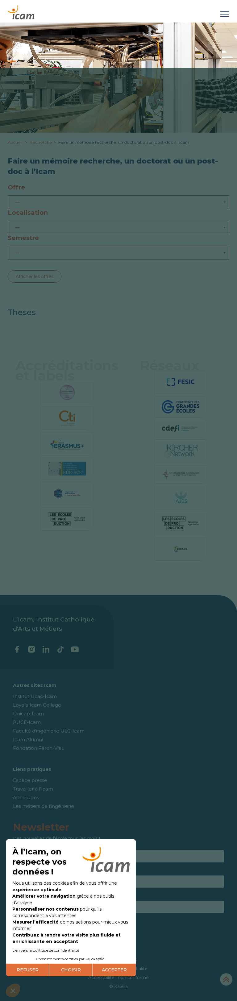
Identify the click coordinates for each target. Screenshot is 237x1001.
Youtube (75, 649)
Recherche (41, 142)
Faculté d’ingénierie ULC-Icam (49, 731)
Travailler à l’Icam (33, 789)
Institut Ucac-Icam (35, 696)
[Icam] (21, 11)
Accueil (15, 142)
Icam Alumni (28, 739)
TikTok (60, 649)
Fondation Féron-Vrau (38, 748)
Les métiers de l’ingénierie (43, 806)
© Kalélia (118, 986)
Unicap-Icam (28, 713)
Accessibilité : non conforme (118, 977)
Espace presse (30, 780)
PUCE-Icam (27, 722)
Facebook (17, 649)
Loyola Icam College (37, 705)
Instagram (31, 649)
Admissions (26, 797)
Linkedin (46, 649)
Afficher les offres (34, 276)
